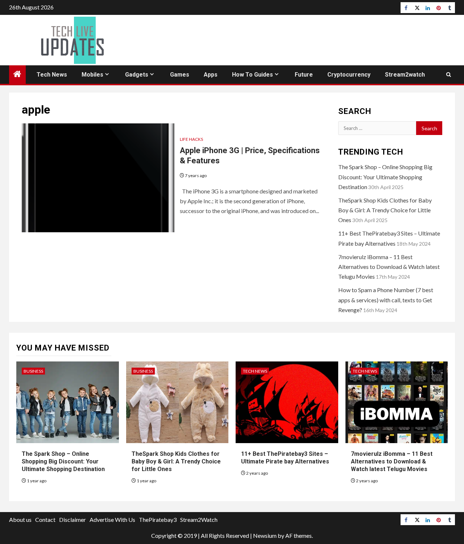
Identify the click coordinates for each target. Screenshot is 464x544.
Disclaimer (72, 519)
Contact (45, 519)
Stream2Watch (199, 519)
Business (33, 371)
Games (179, 74)
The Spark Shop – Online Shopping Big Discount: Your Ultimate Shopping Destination (385, 176)
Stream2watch (405, 74)
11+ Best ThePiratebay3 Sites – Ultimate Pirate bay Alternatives (285, 457)
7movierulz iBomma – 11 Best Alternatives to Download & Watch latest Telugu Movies (389, 266)
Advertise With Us (112, 519)
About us (20, 519)
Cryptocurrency (348, 74)
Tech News (52, 74)
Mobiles (92, 74)
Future (304, 74)
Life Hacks (191, 139)
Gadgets (136, 74)
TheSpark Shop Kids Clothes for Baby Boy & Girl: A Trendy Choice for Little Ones (385, 210)
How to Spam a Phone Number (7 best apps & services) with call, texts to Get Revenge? (385, 299)
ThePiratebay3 (158, 519)
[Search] (448, 75)
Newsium (265, 535)
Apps (211, 74)
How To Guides (252, 74)
